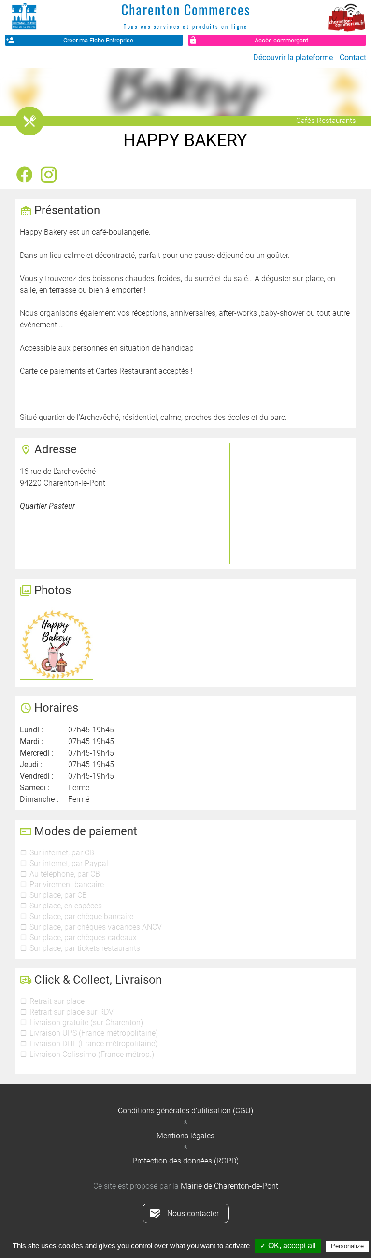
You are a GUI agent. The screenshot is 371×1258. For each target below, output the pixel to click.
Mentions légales (185, 1135)
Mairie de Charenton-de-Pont (229, 1185)
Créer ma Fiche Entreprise (98, 40)
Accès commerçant (281, 40)
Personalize (347, 1246)
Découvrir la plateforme (293, 57)
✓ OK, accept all (288, 1246)
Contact (353, 57)
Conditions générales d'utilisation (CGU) (185, 1110)
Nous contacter (193, 1213)
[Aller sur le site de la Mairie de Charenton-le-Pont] (24, 16)
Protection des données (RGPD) (185, 1160)
